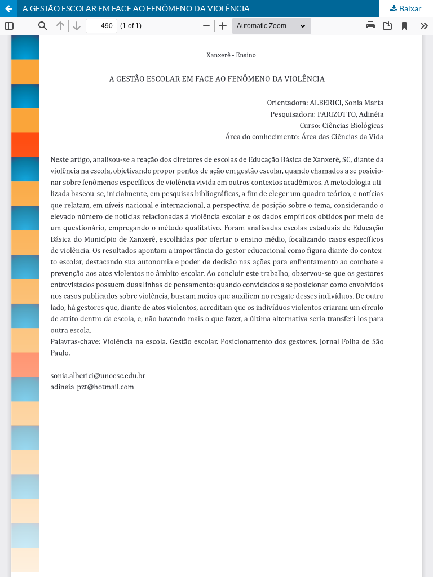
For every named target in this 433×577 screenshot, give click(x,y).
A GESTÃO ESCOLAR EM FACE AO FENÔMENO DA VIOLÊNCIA (136, 8)
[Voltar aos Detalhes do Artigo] (8, 8)
